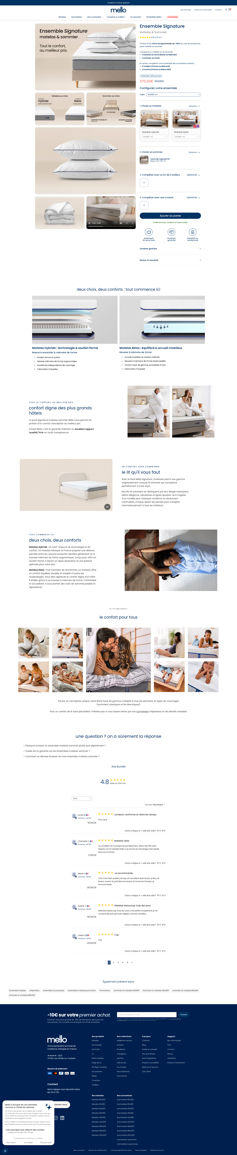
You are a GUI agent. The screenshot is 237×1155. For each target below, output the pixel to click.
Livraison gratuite (148, 248)
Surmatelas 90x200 (125, 1108)
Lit (93, 1054)
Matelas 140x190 (99, 1117)
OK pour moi (45, 1142)
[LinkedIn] (62, 1118)
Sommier (96, 1049)
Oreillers (95, 1085)
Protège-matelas (99, 1067)
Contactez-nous (58, 1104)
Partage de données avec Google (20, 1132)
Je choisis (28, 1142)
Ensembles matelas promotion (82, 990)
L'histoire (146, 1040)
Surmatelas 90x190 (125, 1104)
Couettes (96, 1080)
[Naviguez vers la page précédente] (105, 963)
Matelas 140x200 (99, 1122)
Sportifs (120, 1058)
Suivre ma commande (203, 10)
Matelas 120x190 (98, 1113)
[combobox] (82, 798)
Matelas (95, 1040)
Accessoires (97, 1071)
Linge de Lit (96, 1062)
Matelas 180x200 (99, 1131)
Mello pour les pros (150, 1067)
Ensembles (34, 990)
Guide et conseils (149, 1049)
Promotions (105, 990)
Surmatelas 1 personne (127, 1139)
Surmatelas (97, 1045)
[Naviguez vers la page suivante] (132, 963)
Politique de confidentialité (97, 1150)
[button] (5, 1151)
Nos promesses (148, 1054)
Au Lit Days (121, 1067)
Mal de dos (121, 1062)
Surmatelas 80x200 (125, 1099)
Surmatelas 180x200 (125, 1131)
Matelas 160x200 (99, 1126)
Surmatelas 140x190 (125, 1117)
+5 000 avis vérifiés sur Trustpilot (61, 1058)
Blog (144, 1045)
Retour (170, 1054)
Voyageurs (121, 1054)
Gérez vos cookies (78, 1150)
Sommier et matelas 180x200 (22, 995)
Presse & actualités (150, 1062)
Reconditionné (123, 1071)
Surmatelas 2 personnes (127, 1144)
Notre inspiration (149, 1058)
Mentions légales (140, 1150)
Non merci (11, 1142)
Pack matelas (98, 1058)
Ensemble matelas (17, 990)
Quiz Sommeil (186, 10)
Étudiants (121, 1049)
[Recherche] (226, 9)
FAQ (169, 1045)
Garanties (171, 1058)
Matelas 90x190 (98, 1104)
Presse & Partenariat (176, 1062)
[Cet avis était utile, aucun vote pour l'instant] (158, 830)
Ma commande (174, 1040)
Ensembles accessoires (53, 990)
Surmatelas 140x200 (125, 1122)
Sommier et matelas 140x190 (126, 990)
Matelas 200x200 (99, 1135)
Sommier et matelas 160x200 (185, 990)
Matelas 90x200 (98, 1108)
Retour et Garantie (149, 260)
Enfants (120, 1045)
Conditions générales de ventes (120, 1150)
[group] (170, 122)
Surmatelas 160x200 (125, 1126)
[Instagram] (56, 1118)
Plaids (94, 1076)
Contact (218, 10)
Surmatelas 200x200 (126, 1135)
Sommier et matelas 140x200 (156, 990)
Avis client (146, 1071)
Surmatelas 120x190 (125, 1113)
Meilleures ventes (124, 1040)
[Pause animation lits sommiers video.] (107, 507)
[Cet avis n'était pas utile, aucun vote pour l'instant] (163, 830)
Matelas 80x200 (98, 1099)
